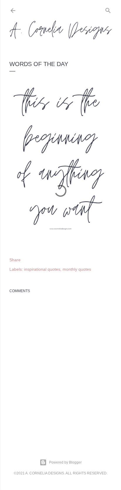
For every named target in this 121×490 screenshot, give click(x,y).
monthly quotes (77, 269)
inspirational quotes (42, 269)
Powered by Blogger (65, 462)
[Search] (108, 9)
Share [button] (15, 259)
